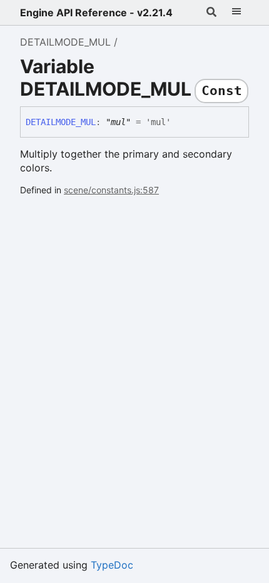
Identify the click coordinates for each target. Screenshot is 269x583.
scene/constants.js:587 (111, 190)
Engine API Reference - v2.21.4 (96, 12)
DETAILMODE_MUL (65, 42)
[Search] (211, 12)
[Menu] (236, 12)
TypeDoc (112, 565)
